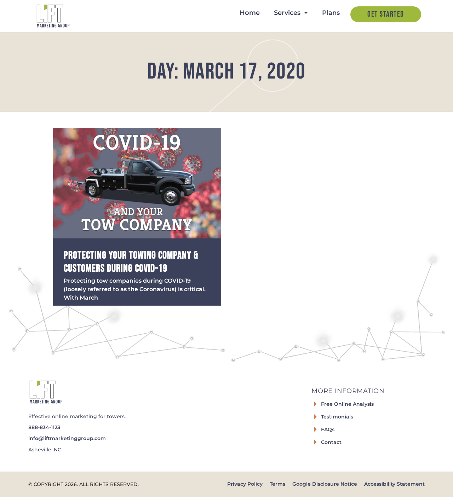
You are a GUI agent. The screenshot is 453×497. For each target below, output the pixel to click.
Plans (331, 12)
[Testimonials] (315, 417)
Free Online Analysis (347, 404)
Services (287, 12)
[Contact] (315, 442)
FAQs (327, 429)
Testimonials (337, 417)
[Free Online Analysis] (315, 404)
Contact (331, 442)
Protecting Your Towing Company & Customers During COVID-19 (131, 261)
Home (250, 12)
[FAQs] (315, 429)
